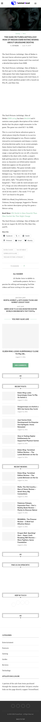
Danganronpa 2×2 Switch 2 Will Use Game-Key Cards (27, 408)
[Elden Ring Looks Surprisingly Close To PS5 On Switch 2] (20, 336)
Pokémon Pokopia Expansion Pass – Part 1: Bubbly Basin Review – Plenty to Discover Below (27, 506)
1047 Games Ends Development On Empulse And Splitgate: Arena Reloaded (27, 423)
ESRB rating (12, 118)
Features (5, 648)
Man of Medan (21, 250)
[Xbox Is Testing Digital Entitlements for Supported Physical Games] (8, 439)
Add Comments (20, 365)
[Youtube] (23, 706)
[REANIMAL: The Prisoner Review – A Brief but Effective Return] (8, 522)
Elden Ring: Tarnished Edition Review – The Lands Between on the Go (27, 452)
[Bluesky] (28, 706)
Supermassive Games (10, 253)
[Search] (39, 3)
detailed (27, 118)
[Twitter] (18, 706)
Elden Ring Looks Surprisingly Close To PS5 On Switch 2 (27, 395)
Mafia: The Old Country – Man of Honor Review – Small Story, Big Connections (27, 490)
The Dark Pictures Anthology (13, 257)
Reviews (5, 665)
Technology (6, 670)
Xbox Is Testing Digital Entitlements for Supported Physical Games (28, 438)
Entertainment (7, 642)
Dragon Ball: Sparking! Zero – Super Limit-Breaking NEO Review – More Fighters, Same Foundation (26, 537)
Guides (4, 659)
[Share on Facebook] (26, 266)
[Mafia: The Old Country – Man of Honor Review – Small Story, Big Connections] (8, 490)
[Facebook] (13, 706)
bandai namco (8, 250)
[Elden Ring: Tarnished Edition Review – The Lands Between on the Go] (8, 453)
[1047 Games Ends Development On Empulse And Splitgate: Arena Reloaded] (8, 423)
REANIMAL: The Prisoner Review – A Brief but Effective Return (27, 521)
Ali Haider (15, 45)
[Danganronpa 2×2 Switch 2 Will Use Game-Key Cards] (8, 410)
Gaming (5, 654)
